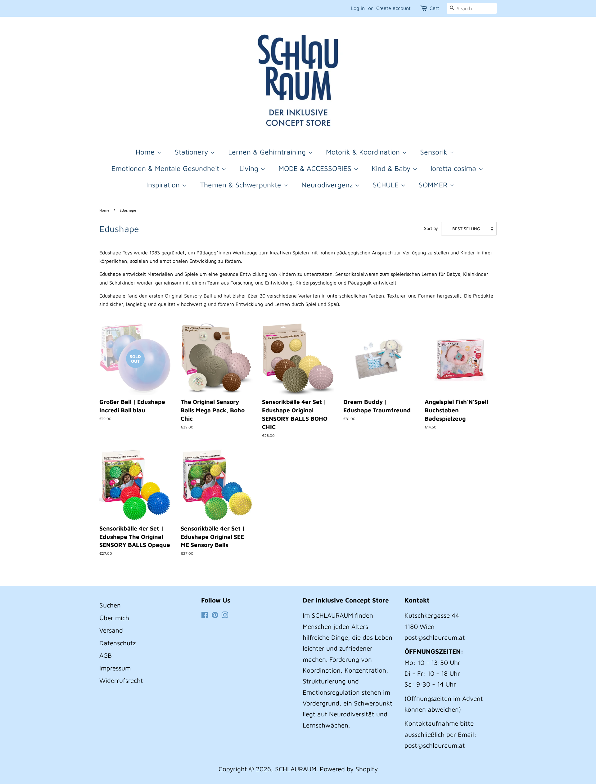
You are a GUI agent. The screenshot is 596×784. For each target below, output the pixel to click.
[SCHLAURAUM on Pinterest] (214, 615)
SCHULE (387, 185)
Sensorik (434, 152)
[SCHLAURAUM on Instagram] (224, 615)
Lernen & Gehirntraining (268, 152)
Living (249, 168)
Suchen (110, 605)
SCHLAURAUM (295, 769)
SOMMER (434, 185)
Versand (111, 630)
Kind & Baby (392, 168)
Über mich (114, 617)
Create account (393, 8)
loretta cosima (454, 168)
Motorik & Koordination (364, 152)
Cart (434, 8)
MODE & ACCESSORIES (316, 168)
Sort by (431, 228)
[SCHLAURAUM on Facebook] (204, 615)
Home (146, 152)
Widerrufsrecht (121, 680)
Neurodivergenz (328, 185)
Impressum (115, 668)
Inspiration (164, 185)
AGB (105, 655)
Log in (358, 8)
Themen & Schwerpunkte (241, 185)
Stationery (192, 152)
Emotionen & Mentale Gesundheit (166, 168)
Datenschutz (117, 643)
